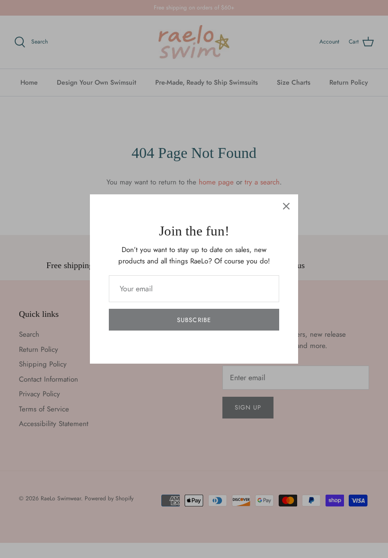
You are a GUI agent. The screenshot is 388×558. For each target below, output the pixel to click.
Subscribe (194, 319)
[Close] (286, 206)
